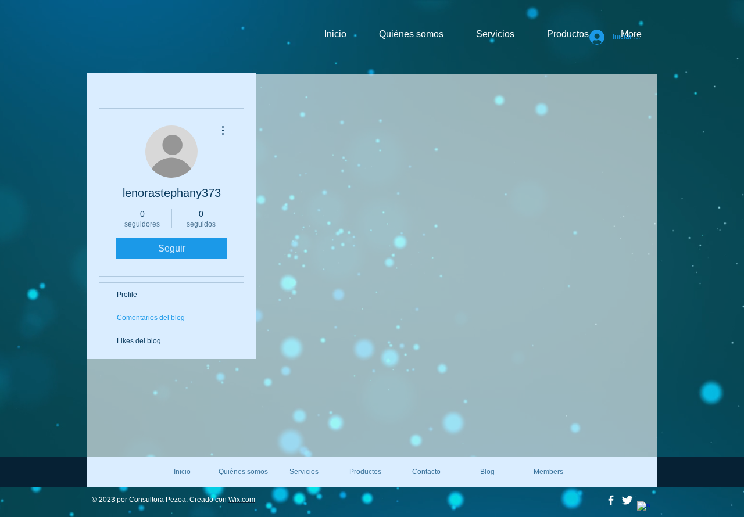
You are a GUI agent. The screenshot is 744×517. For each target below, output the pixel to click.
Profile (127, 294)
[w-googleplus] (643, 507)
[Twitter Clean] (627, 500)
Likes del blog (139, 341)
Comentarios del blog (151, 318)
